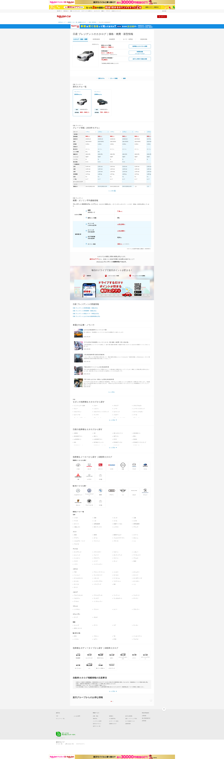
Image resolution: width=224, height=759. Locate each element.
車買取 (96, 39)
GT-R (115, 439)
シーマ (115, 408)
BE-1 (134, 436)
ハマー (76, 564)
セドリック (117, 411)
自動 (143, 39)
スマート (135, 535)
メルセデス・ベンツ (79, 541)
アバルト (76, 601)
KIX (75, 442)
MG (115, 584)
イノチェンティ (98, 601)
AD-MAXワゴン (78, 436)
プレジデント (77, 91)
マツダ (76, 520)
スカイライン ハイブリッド (101, 411)
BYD (75, 636)
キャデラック (77, 552)
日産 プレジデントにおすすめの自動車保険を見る (86, 316)
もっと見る (111, 190)
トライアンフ (97, 584)
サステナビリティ (80, 744)
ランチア (96, 598)
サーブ (76, 617)
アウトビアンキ (98, 595)
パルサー (116, 414)
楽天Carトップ (61, 22)
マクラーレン (117, 581)
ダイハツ (76, 524)
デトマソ (135, 598)
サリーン (116, 558)
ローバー (135, 575)
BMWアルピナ (117, 535)
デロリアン (97, 558)
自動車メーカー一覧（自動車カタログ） (77, 22)
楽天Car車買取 (128, 716)
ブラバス (116, 541)
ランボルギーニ (118, 598)
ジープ (95, 561)
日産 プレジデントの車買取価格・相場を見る (85, 308)
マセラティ (77, 598)
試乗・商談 (95, 716)
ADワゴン (116, 436)
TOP (57, 716)
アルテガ (76, 544)
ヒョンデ (76, 625)
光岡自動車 (97, 524)
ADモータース (78, 628)
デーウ (95, 625)
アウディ (76, 538)
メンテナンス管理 (97, 721)
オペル (95, 538)
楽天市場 (164, 11)
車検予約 (95, 718)
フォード (96, 555)
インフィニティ (98, 564)
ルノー (115, 609)
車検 (112, 39)
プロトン (96, 636)
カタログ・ (80, 39)
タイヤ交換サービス (130, 721)
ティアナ (96, 414)
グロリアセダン (137, 405)
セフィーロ (77, 414)
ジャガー (116, 572)
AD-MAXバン (137, 433)
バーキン (76, 639)
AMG (75, 535)
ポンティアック (118, 555)
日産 (95, 517)
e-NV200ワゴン (98, 439)
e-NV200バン (77, 439)
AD (94, 433)
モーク (76, 587)
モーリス (76, 584)
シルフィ (96, 408)
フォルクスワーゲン (119, 538)
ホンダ (115, 517)
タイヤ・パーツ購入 (114, 721)
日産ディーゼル (118, 524)
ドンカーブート (137, 636)
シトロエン (77, 609)
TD (114, 636)
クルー (95, 405)
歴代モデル (101, 78)
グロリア (116, 405)
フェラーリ (136, 595)
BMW (95, 535)
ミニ (134, 541)
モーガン (76, 581)
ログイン (163, 16)
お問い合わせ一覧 (69, 744)
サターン (116, 552)
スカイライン (77, 411)
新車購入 (111, 716)
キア (115, 625)
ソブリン (88, 131)
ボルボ (95, 617)
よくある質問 (77, 716)
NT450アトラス (118, 442)
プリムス (135, 558)
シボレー (135, 552)
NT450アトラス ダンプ (139, 442)
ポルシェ (135, 538)
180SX (76, 433)
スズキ (135, 520)
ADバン (96, 436)
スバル (115, 520)
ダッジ (115, 561)
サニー (76, 408)
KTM (115, 639)
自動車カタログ (112, 723)
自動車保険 (128, 723)
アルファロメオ (78, 595)
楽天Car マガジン (97, 723)
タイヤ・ (128, 39)
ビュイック (77, 555)
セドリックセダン (138, 411)
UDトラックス (98, 527)
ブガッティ (136, 609)
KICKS (135, 439)
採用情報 (144, 720)
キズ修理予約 (112, 718)
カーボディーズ (137, 578)
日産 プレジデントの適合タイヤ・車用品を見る (86, 313)
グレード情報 (114, 78)
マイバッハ (97, 541)
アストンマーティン (99, 572)
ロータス (116, 575)
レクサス (116, 527)
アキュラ (135, 527)
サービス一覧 (59, 744)
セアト (95, 639)
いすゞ (95, 520)
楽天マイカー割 (96, 726)
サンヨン (135, 625)
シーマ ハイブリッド (139, 408)
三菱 (134, 517)
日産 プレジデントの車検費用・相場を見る (84, 310)
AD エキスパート (118, 433)
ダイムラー (136, 572)
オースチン (136, 581)
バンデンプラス (98, 581)
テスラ (76, 561)
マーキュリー (137, 555)
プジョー (96, 609)
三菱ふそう (77, 527)
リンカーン (77, 558)
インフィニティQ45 (79, 405)
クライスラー (97, 552)
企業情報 (144, 715)
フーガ (135, 414)
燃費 (124, 78)
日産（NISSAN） (93, 22)
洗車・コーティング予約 (131, 718)
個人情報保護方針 (146, 718)
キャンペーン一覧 (60, 718)
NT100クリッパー (99, 442)
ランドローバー (98, 575)
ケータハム (117, 578)
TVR (75, 572)
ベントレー (77, 575)
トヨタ (76, 517)
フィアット (117, 595)
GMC (134, 561)
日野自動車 (136, 524)
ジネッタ (96, 578)
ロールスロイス (78, 578)
